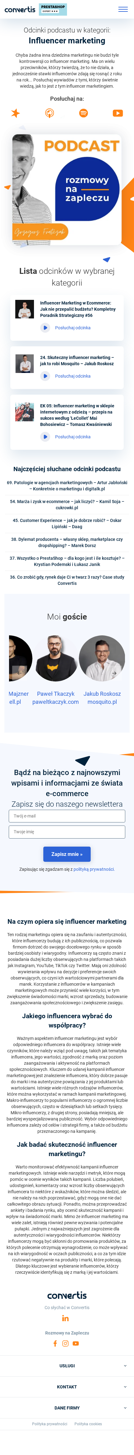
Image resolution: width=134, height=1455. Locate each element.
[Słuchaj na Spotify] (83, 115)
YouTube (76, 1343)
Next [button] (114, 673)
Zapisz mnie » (67, 854)
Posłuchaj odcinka (73, 327)
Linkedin (65, 1318)
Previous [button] (19, 673)
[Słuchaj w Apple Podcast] (49, 116)
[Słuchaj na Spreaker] (15, 116)
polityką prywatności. (94, 869)
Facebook (55, 1343)
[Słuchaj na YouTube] (118, 115)
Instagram (65, 1343)
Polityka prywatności (49, 1424)
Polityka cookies (88, 1424)
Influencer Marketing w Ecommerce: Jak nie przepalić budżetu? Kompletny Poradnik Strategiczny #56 (78, 309)
